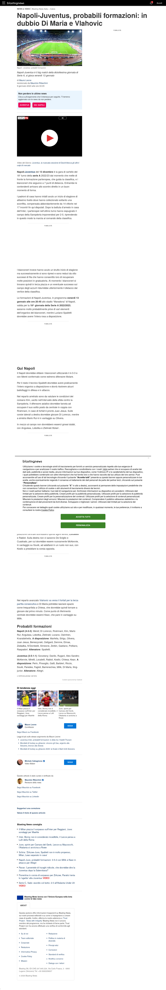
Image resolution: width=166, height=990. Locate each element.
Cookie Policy (47, 509)
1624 (104, 469)
